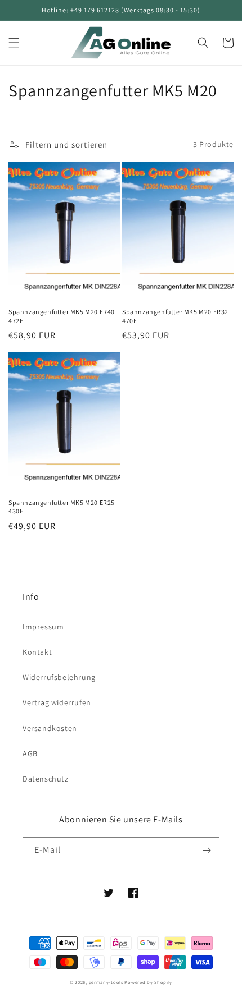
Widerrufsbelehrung (59, 677)
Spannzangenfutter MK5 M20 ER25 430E (61, 507)
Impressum (43, 627)
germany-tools (106, 982)
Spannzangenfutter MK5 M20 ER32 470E (175, 316)
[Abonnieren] (206, 850)
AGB (30, 753)
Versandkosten (50, 728)
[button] (14, 42)
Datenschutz (46, 779)
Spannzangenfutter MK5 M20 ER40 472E (61, 316)
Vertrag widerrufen (57, 702)
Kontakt (37, 652)
